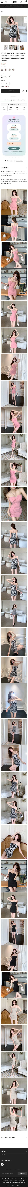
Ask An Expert (19, 161)
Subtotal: (3, 86)
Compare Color (22, 39)
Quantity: (3, 80)
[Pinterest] (2, 1164)
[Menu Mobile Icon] (2, 2)
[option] (14, 6)
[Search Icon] (6, 2)
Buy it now (14, 96)
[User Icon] (21, 2)
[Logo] (14, 2)
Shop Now (14, 148)
